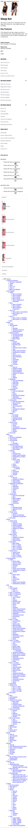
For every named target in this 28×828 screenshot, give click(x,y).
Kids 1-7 (12, 288)
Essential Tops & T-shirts (20, 347)
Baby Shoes (16, 543)
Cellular (9, 783)
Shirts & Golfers (17, 627)
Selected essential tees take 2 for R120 (19, 770)
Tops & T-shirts (17, 562)
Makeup (12, 738)
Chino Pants (16, 467)
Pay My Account (5, 89)
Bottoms (15, 713)
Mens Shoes (13, 534)
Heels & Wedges (17, 371)
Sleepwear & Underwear (16, 483)
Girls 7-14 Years (14, 640)
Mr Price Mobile (5, 97)
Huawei (15, 797)
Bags (14, 497)
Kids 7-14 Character (15, 594)
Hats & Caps (16, 500)
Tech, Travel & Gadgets (16, 747)
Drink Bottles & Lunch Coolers (18, 746)
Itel (13, 803)
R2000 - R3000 (17, 821)
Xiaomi (14, 807)
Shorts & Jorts (17, 355)
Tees (14, 349)
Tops (14, 346)
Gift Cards (3, 70)
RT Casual (15, 415)
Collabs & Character (12, 280)
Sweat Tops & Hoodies (19, 350)
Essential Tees (17, 453)
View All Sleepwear (18, 380)
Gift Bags (12, 752)
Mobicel (15, 800)
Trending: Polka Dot (18, 329)
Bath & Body (13, 740)
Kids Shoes (13, 541)
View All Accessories (18, 401)
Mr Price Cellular (5, 95)
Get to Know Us (5, 62)
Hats (14, 407)
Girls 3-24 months (15, 709)
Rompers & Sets (17, 704)
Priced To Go (13, 422)
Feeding (12, 725)
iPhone (14, 792)
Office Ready (16, 338)
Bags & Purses (17, 403)
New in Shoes (16, 298)
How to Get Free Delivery (8, 138)
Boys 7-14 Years (14, 662)
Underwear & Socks (18, 615)
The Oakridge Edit (18, 335)
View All (15, 367)
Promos (9, 761)
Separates (15, 382)
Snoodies (15, 388)
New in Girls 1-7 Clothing (20, 317)
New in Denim (16, 297)
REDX (14, 421)
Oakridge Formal (17, 419)
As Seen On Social (18, 334)
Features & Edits (14, 332)
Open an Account (6, 84)
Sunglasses (16, 503)
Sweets (12, 753)
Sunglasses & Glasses (19, 409)
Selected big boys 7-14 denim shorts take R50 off (20, 778)
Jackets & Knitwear (18, 610)
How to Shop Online (6, 135)
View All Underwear (18, 391)
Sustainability (4, 114)
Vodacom (15, 813)
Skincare (12, 737)
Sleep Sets (16, 383)
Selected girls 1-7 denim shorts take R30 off (19, 781)
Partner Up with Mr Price (7, 76)
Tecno (14, 801)
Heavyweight (13, 438)
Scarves (15, 410)
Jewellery (15, 404)
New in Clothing (17, 294)
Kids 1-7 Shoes (17, 555)
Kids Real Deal (14, 773)
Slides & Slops (17, 482)
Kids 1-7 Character (15, 592)
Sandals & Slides (17, 368)
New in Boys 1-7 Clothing (20, 319)
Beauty (14, 429)
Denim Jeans (16, 343)
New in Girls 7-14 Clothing (20, 312)
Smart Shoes (16, 480)
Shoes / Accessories (18, 515)
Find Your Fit (4, 73)
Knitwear (15, 361)
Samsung (15, 795)
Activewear (16, 359)
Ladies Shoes (13, 521)
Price (11, 816)
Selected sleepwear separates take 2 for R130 (20, 766)
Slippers (15, 377)
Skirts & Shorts (17, 649)
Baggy (17, 462)
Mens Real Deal (14, 768)
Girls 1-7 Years (14, 595)
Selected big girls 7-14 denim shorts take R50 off (20, 775)
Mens (11, 285)
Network (12, 810)
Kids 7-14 (12, 286)
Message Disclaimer (6, 124)
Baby (11, 320)
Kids (8, 585)
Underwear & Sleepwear (19, 428)
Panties (15, 394)
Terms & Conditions (6, 119)
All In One (15, 385)
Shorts (14, 458)
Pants (14, 353)
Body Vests (16, 701)
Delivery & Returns (6, 140)
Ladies (11, 283)
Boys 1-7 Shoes (17, 546)
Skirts (14, 358)
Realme (15, 809)
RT (13, 326)
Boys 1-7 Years (14, 619)
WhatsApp (4, 132)
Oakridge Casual (17, 418)
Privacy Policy (5, 122)
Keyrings (12, 750)
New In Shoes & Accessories (17, 308)
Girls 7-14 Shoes (17, 547)
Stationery (12, 749)
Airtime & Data (5, 92)
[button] (14, 59)
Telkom (15, 815)
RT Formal (15, 416)
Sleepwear (12, 379)
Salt (14, 794)
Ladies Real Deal (14, 764)
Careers (3, 116)
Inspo (8, 755)
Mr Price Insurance (6, 100)
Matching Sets (17, 344)
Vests (14, 491)
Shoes (11, 365)
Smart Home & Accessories (17, 825)
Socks (14, 492)
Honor (14, 804)
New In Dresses (17, 295)
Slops (14, 376)
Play (11, 728)
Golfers (15, 465)
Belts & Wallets (17, 498)
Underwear (13, 389)
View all (18, 461)
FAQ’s (2, 146)
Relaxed (18, 468)
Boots (14, 374)
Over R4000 (16, 824)
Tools (11, 741)
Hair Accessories (17, 406)
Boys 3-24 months (15, 718)
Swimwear (18, 650)
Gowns (14, 386)
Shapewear (16, 397)
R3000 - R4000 (17, 822)
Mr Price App (4, 65)
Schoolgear (13, 683)
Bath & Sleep (13, 727)
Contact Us (4, 149)
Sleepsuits (15, 703)
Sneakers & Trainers (18, 373)
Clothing (12, 340)
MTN (14, 812)
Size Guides (4, 143)
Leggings (15, 364)
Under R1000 (16, 818)
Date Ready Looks (18, 447)
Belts (14, 412)
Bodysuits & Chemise (18, 395)
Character (12, 698)
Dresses (15, 341)
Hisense (15, 798)
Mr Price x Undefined (16, 282)
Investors (3, 111)
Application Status (6, 86)
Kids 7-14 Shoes (17, 556)
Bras (14, 392)
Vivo (14, 806)
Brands (11, 413)
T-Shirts (15, 622)
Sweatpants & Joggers (19, 352)
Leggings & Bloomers (18, 706)
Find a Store (4, 68)
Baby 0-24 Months (15, 289)
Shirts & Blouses (17, 356)
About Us (3, 108)
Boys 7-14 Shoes (17, 549)
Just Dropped (10, 291)
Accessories (13, 400)
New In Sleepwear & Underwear (18, 300)
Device (11, 789)
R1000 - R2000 (17, 819)
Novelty (15, 431)
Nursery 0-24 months (16, 700)
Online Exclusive (17, 331)
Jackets (15, 362)
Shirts (14, 464)
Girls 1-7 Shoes (17, 544)
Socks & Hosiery (17, 398)
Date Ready (16, 337)
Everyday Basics (11, 558)
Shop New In (13, 786)
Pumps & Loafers (17, 370)
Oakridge (15, 328)
